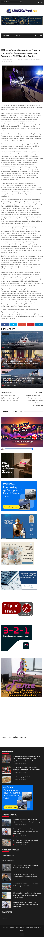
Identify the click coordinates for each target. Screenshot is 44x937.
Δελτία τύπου (31, 59)
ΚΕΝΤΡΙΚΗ (6, 35)
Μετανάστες (9, 61)
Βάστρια (5, 371)
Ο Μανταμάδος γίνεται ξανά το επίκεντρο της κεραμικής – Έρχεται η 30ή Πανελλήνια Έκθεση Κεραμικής (27, 895)
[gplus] (38, 2)
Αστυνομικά (23, 59)
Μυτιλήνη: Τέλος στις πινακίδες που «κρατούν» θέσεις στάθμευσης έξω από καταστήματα (25, 831)
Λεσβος (3, 61)
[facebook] (32, 2)
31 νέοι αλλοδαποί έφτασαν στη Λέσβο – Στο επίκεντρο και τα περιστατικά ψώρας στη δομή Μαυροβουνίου (21, 344)
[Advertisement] (22, 718)
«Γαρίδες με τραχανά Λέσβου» (22, 777)
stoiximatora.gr (19, 737)
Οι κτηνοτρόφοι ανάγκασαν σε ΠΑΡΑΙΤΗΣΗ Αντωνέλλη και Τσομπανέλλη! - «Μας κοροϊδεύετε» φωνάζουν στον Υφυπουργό (26, 759)
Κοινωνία (38, 59)
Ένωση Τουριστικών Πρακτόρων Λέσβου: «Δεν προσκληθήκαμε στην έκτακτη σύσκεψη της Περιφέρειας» (20, 363)
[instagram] (42, 2)
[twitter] (35, 2)
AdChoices (4, 918)
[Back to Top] (22, 934)
